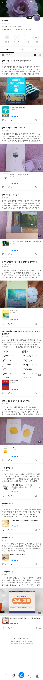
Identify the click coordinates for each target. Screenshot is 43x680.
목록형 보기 (39, 55)
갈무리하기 (36, 120)
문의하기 (30, 641)
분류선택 (3, 55)
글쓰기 (21, 675)
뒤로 (3, 2)
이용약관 (24, 641)
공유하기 (40, 120)
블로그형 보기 (34, 55)
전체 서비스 (40, 2)
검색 (31, 2)
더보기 (35, 2)
